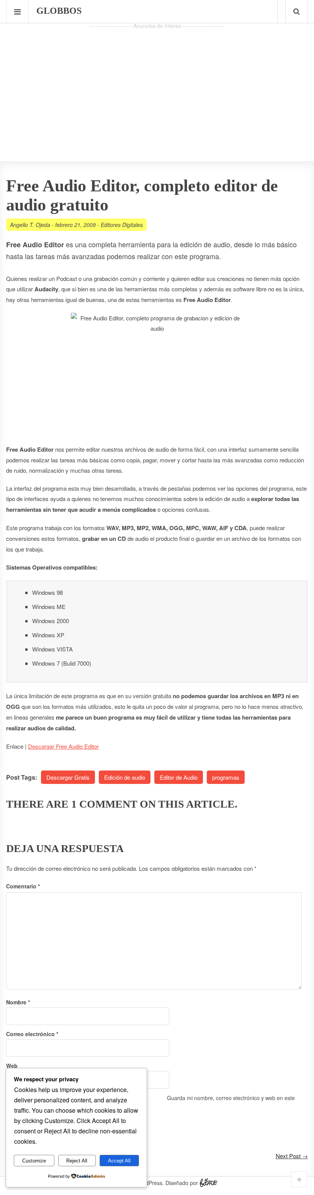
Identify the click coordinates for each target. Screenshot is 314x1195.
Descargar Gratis (68, 777)
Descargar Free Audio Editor (63, 746)
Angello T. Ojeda (30, 225)
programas (225, 777)
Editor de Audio (179, 777)
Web (12, 1065)
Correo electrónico (32, 1034)
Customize (34, 1161)
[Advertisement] (157, 84)
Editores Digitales (122, 225)
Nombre (18, 1002)
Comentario (23, 886)
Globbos (59, 11)
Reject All (76, 1161)
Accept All (119, 1161)
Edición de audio (124, 777)
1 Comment (104, 804)
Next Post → (292, 1156)
